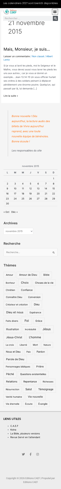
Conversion (34, 297)
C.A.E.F (14, 426)
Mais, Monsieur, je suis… (27, 49)
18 (23, 193)
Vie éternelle (12, 403)
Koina (13, 429)
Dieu (36, 304)
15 (53, 188)
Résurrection (12, 389)
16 (7, 193)
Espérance (35, 312)
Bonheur (10, 282)
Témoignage (45, 389)
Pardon (41, 351)
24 (15, 198)
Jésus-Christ (14, 337)
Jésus (47, 329)
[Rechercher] (55, 18)
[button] (55, 12)
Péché (10, 374)
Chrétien (10, 290)
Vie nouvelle (35, 396)
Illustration (12, 329)
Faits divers (12, 321)
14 (46, 188)
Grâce (38, 320)
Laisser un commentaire (17, 56)
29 (53, 198)
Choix (25, 282)
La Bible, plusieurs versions (25, 433)
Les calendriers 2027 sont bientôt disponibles (30, 3)
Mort (35, 344)
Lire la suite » (11, 95)
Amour (9, 275)
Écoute (29, 403)
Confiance (27, 290)
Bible (46, 274)
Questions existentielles (33, 374)
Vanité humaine (14, 396)
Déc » (14, 212)
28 (46, 198)
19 (30, 193)
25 (23, 198)
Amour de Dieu (28, 274)
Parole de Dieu (15, 359)
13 (38, 188)
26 (30, 198)
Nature (47, 344)
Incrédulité (30, 329)
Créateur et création (17, 304)
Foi (27, 320)
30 (7, 203)
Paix (28, 351)
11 (23, 188)
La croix (10, 344)
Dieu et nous (14, 312)
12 (30, 188)
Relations (11, 381)
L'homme (35, 337)
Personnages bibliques (18, 366)
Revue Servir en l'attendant (25, 437)
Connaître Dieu (14, 297)
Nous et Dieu (13, 351)
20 (38, 193)
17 (15, 193)
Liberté (23, 344)
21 (46, 193)
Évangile (42, 403)
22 (53, 193)
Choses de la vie (44, 282)
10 (15, 188)
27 (38, 198)
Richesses (48, 381)
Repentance (30, 381)
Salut (28, 389)
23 (7, 198)
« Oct (6, 212)
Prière (40, 366)
